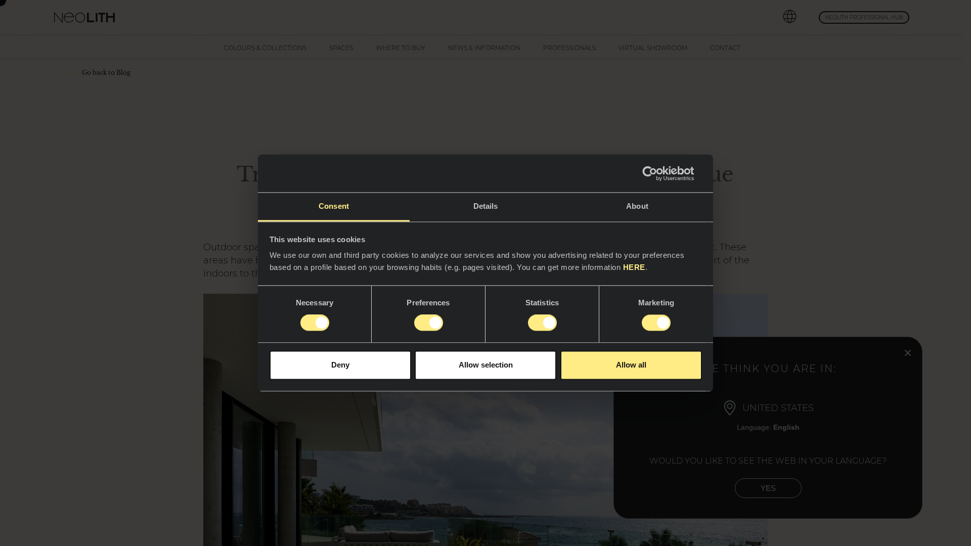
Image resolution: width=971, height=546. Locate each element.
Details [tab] (485, 206)
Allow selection (486, 364)
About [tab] (637, 206)
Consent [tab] (334, 206)
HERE (634, 267)
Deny (340, 364)
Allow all (631, 364)
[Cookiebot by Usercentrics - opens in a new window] (657, 173)
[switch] (428, 323)
